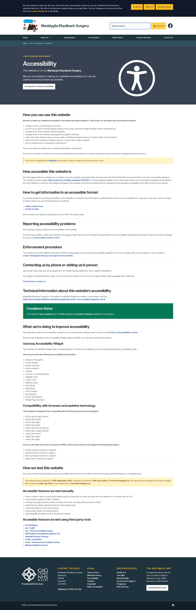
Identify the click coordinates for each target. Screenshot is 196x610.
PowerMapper (31, 525)
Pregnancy (121, 584)
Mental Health (123, 578)
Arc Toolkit (30, 528)
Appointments (69, 38)
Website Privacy (94, 575)
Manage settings (164, 7)
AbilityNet (52, 161)
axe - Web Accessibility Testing (39, 531)
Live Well (120, 575)
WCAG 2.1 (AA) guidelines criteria (123, 332)
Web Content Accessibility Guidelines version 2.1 (82, 314)
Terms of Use (93, 572)
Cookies (90, 581)
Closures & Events (143, 38)
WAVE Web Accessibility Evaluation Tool (42, 534)
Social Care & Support (126, 581)
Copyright (91, 584)
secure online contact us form (47, 238)
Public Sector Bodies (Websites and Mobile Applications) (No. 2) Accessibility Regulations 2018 (64, 299)
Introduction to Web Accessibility (39, 86)
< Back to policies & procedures (36, 56)
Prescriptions (94, 38)
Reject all (149, 7)
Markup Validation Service (36, 545)
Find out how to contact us (34, 281)
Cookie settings (37, 11)
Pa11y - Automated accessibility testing (42, 542)
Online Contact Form (34, 206)
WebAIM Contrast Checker (37, 536)
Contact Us (168, 38)
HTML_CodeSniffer (33, 539)
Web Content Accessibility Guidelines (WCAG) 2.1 (69, 180)
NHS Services (123, 587)
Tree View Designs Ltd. (36, 605)
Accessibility (92, 578)
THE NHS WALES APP (157, 588)
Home (25, 38)
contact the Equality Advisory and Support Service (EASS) (48, 256)
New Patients (118, 38)
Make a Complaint (95, 587)
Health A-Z (121, 572)
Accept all (137, 7)
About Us (44, 38)
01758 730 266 (32, 209)
